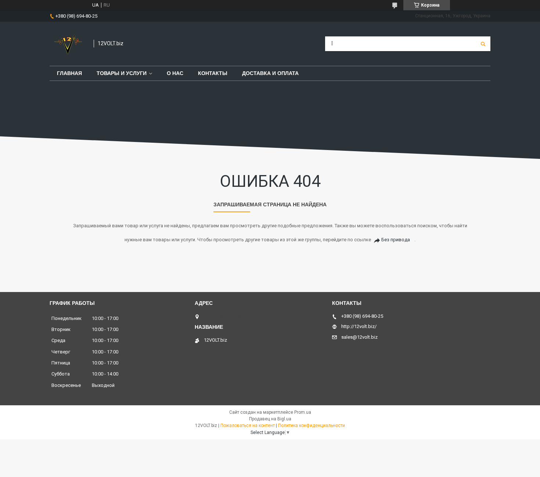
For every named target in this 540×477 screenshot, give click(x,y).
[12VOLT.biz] (68, 43)
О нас (175, 73)
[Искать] (483, 43)
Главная (69, 73)
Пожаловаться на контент (247, 425)
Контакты (212, 73)
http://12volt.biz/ (359, 326)
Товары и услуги (122, 73)
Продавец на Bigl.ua (270, 418)
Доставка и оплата (270, 73)
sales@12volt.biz (359, 337)
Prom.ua (302, 412)
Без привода (395, 239)
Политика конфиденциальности (311, 425)
